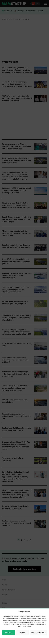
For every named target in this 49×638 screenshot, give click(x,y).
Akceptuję (8, 633)
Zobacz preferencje (38, 633)
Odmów (22, 633)
